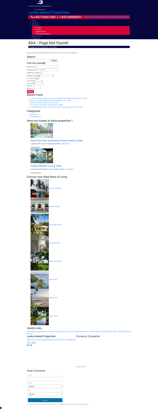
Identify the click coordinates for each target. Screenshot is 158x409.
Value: (30, 375)
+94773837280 (95, 17)
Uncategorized (36, 117)
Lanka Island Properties (48, 12)
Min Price (29, 81)
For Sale (38, 27)
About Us (35, 23)
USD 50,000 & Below (43, 34)
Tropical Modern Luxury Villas (46, 166)
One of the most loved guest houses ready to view (57, 140)
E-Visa (56, 331)
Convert (45, 400)
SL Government (92, 331)
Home (34, 21)
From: (30, 383)
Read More (66, 144)
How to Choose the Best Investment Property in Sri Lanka (51, 100)
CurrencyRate (80, 367)
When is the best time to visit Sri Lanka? (44, 103)
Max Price (29, 83)
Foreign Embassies (80, 331)
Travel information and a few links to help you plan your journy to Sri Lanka (57, 107)
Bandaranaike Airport (34, 331)
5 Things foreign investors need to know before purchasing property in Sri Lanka (59, 98)
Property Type (32, 76)
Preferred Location (33, 73)
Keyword (30, 67)
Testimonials (45, 340)
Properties (35, 25)
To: (29, 390)
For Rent (38, 29)
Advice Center (37, 36)
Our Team (37, 340)
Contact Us (36, 38)
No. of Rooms (31, 78)
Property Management (68, 340)
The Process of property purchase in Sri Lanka (47, 105)
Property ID (31, 70)
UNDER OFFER (41, 31)
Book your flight (47, 331)
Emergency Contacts (66, 331)
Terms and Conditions (80, 404)
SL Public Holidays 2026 (119, 331)
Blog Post (34, 114)
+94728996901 (118, 17)
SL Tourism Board (104, 331)
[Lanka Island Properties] (39, 5)
